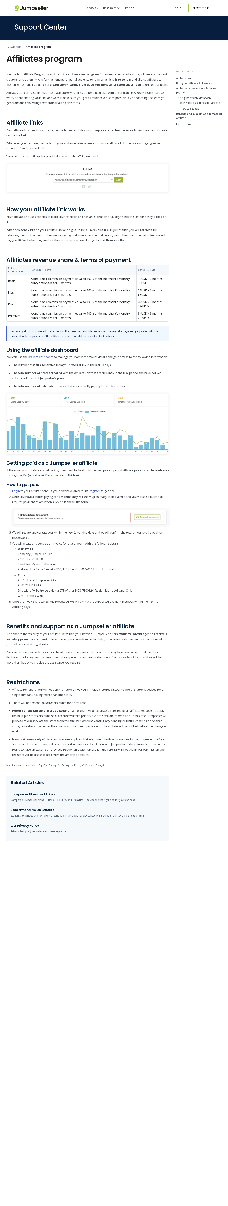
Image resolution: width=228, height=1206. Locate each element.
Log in (177, 8)
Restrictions (183, 124)
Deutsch (90, 765)
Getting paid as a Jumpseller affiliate (199, 102)
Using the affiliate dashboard (195, 98)
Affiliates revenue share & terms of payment (198, 90)
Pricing (129, 8)
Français (100, 765)
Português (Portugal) (73, 765)
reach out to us (131, 657)
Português (54, 765)
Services (91, 8)
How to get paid (190, 108)
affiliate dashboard (40, 357)
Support (15, 47)
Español (43, 765)
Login (16, 491)
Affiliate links (184, 78)
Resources (109, 8)
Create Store (201, 8)
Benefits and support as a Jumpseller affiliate (199, 116)
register (94, 491)
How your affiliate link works (194, 83)
